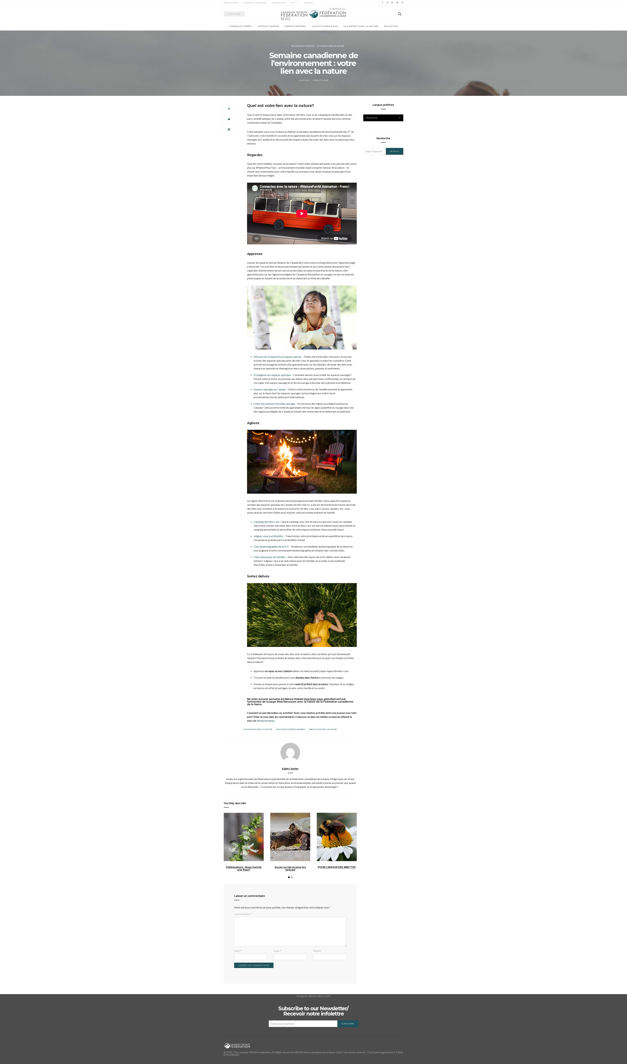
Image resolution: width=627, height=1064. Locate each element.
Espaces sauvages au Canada (270, 389)
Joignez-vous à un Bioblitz (268, 536)
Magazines (279, 2)
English (308, 2)
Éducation (391, 26)
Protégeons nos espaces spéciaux (272, 374)
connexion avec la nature (258, 729)
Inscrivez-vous (313, 699)
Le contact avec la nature (361, 26)
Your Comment (242, 914)
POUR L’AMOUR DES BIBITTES (337, 867)
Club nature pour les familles (269, 556)
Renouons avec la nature (323, 729)
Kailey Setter (290, 768)
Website (317, 951)
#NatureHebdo (265, 720)
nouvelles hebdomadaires (291, 729)
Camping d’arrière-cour (267, 521)
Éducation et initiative (303, 46)
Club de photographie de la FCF (271, 546)
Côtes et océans (268, 26)
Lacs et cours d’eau (325, 26)
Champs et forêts (240, 26)
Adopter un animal (255, 2)
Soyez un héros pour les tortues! (290, 868)
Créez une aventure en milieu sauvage (274, 403)
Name (237, 951)
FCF (293, 2)
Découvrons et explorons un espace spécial (277, 356)
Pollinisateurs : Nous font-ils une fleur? (243, 868)
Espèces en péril (295, 26)
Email (276, 951)
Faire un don (231, 2)
